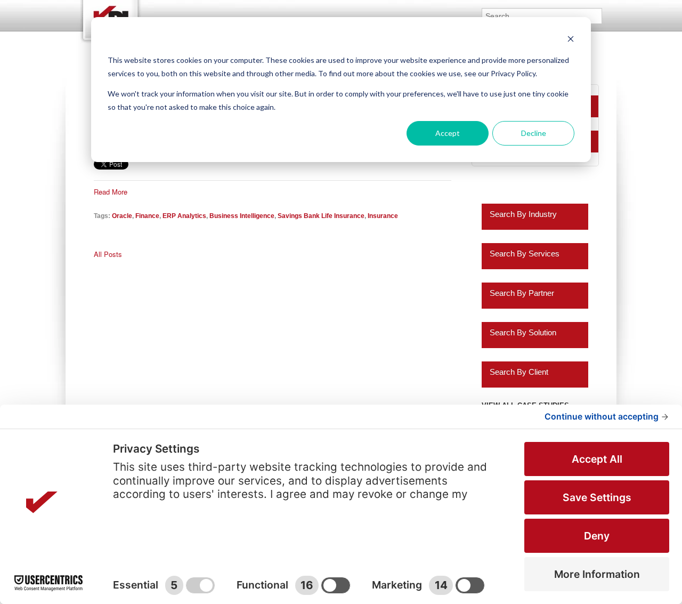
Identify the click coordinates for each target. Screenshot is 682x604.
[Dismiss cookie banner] (570, 40)
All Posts (108, 254)
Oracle (122, 215)
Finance (147, 215)
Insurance (383, 215)
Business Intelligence (241, 215)
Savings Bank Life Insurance (321, 215)
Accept (447, 133)
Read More (110, 192)
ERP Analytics (184, 215)
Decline (533, 133)
